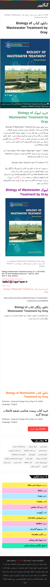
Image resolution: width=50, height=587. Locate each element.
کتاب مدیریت (17, 462)
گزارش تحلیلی (35, 466)
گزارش (45, 466)
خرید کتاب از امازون (15, 450)
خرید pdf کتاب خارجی (19, 446)
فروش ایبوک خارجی (41, 462)
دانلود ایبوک (32, 454)
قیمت (42, 491)
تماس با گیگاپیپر (19, 177)
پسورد (41, 524)
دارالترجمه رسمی (38, 560)
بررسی (37, 485)
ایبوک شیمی (43, 446)
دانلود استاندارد (42, 454)
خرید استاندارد (43, 450)
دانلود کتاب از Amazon (18, 454)
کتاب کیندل (7, 462)
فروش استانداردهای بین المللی (14, 458)
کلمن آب (19, 560)
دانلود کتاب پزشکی (41, 458)
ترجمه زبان (27, 560)
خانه (44, 15)
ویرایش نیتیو (11, 560)
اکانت (42, 502)
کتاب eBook (28, 462)
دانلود (40, 15)
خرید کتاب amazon (29, 450)
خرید (39, 534)
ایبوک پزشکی (33, 446)
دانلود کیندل (29, 458)
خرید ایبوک (33, 15)
